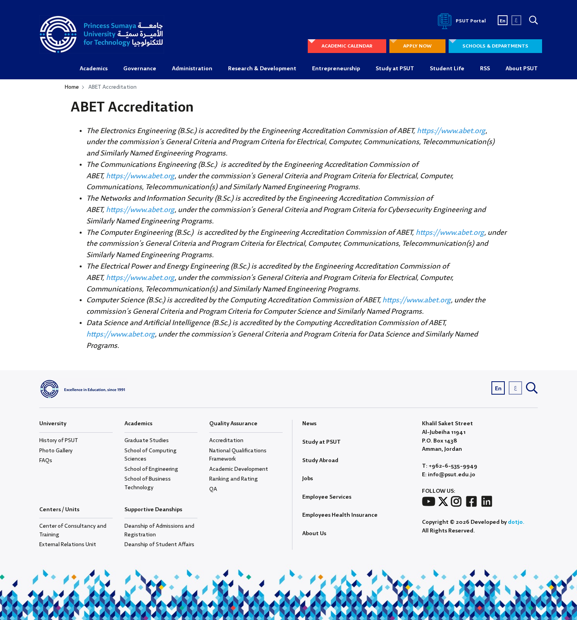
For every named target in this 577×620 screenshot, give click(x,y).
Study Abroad (320, 460)
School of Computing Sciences (150, 455)
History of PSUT (58, 440)
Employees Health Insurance (340, 515)
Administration (192, 68)
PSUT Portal (470, 21)
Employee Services (326, 497)
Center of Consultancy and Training (72, 530)
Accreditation (226, 440)
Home (72, 87)
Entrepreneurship (336, 68)
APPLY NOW (417, 46)
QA (213, 489)
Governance (139, 68)
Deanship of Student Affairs (159, 544)
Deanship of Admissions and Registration (159, 530)
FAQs (45, 460)
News (309, 423)
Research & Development (262, 68)
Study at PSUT (395, 68)
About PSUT (522, 68)
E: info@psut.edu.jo (448, 475)
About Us (314, 533)
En (503, 21)
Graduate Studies (146, 440)
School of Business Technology (147, 483)
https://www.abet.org (451, 131)
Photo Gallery (56, 450)
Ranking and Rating (233, 479)
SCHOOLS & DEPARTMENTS (495, 46)
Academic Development (238, 469)
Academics (94, 68)
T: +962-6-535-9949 (449, 466)
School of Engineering (151, 469)
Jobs (307, 478)
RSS (485, 68)
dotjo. (516, 522)
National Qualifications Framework (238, 455)
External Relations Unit (67, 544)
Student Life (447, 68)
